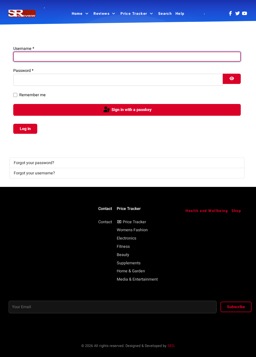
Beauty (123, 255)
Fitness (123, 247)
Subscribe (236, 307)
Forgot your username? (34, 173)
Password (23, 71)
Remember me (32, 95)
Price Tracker (134, 222)
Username (23, 49)
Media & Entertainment (137, 279)
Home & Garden (131, 271)
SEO (171, 345)
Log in (25, 129)
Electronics (126, 238)
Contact (105, 222)
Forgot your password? (34, 163)
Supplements (128, 263)
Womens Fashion (132, 230)
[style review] (22, 14)
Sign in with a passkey (131, 110)
